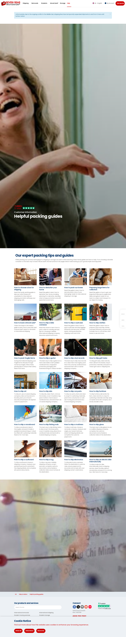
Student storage (44, 615)
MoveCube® (54, 3)
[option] (63, 215)
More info (41, 631)
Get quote (120, 3)
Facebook (74, 607)
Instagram (82, 607)
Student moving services (22, 615)
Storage (62, 3)
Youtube (86, 607)
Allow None (29, 631)
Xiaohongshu (90, 607)
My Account (110, 3)
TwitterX (78, 607)
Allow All (18, 631)
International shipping (46, 612)
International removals (21, 612)
